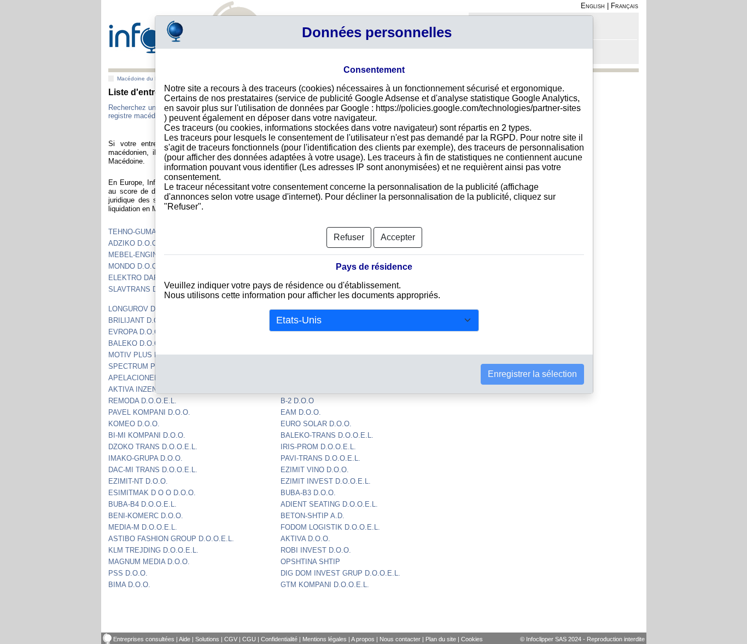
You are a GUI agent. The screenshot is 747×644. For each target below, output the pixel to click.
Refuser (349, 237)
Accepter (398, 237)
